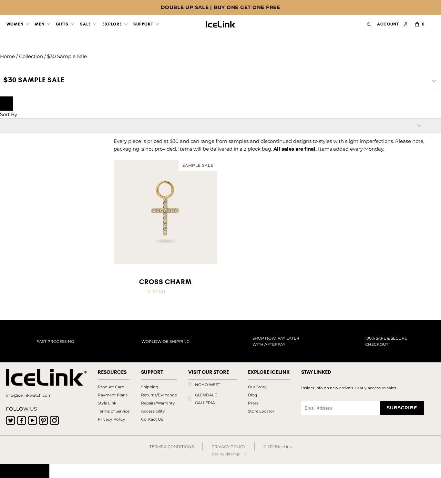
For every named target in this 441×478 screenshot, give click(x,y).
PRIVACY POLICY (228, 446)
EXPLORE (112, 24)
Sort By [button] (8, 114)
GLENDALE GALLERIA (206, 399)
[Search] (369, 24)
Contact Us (152, 419)
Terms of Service (113, 411)
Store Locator (261, 411)
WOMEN (15, 24)
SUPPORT (144, 24)
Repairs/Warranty (158, 403)
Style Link (107, 403)
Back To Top (24, 471)
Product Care (111, 386)
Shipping (149, 386)
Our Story (257, 386)
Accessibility (153, 411)
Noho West (207, 384)
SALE (86, 24)
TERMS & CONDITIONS (171, 446)
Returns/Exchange (159, 395)
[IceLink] (220, 23)
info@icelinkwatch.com (29, 395)
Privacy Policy (111, 419)
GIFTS (63, 24)
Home (7, 56)
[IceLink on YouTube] (32, 420)
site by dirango (226, 454)
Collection (31, 56)
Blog (252, 395)
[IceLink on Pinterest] (43, 420)
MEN (40, 24)
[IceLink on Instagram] (54, 420)
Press (253, 403)
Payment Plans (113, 395)
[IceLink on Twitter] (10, 420)
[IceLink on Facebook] (21, 420)
